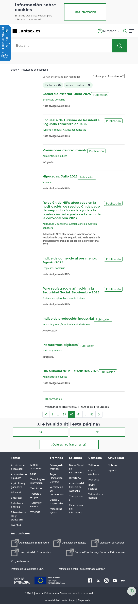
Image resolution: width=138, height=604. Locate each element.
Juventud (16, 525)
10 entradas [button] (55, 399)
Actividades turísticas (74, 129)
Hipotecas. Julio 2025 (60, 176)
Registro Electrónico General (56, 477)
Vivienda (47, 182)
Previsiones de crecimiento (65, 150)
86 (93, 415)
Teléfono (93, 465)
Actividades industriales (77, 324)
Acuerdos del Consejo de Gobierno (76, 486)
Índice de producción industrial (68, 318)
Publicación (100, 95)
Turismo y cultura (52, 129)
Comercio (60, 99)
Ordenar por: (100, 76)
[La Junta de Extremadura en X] (98, 580)
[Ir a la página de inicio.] (21, 31)
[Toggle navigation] (44, 30)
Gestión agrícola (78, 223)
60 (72, 415)
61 (80, 415)
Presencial (94, 479)
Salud (33, 473)
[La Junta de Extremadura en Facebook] (90, 580)
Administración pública (55, 155)
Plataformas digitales (60, 345)
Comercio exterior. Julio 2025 (67, 94)
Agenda (112, 470)
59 (65, 415)
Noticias (112, 465)
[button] (108, 31)
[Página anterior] (45, 414)
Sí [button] (41, 432)
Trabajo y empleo (52, 298)
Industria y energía (53, 324)
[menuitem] (39, 466)
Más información (85, 12)
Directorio (75, 477)
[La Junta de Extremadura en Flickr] (123, 580)
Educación (16, 492)
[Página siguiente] (98, 414)
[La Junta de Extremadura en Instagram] (106, 580)
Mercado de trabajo (74, 298)
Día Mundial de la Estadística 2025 (71, 371)
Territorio (36, 488)
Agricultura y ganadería (55, 223)
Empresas (48, 99)
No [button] (97, 432)
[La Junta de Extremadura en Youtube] (115, 580)
